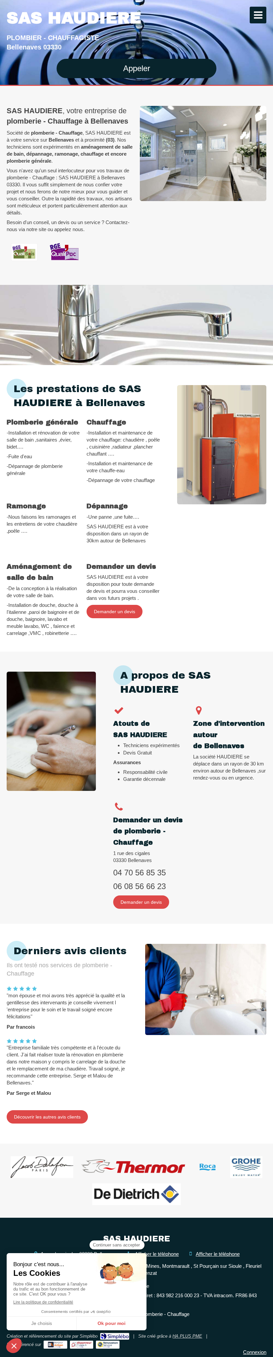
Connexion (254, 1352)
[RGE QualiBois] (24, 252)
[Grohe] (246, 1167)
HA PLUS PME (187, 1336)
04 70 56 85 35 (139, 872)
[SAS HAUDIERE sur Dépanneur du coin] (82, 1345)
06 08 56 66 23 (139, 886)
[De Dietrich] (136, 1194)
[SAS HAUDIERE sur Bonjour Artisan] (55, 1345)
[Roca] (207, 1167)
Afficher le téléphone (157, 1254)
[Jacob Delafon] (42, 1167)
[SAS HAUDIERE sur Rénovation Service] (108, 1345)
